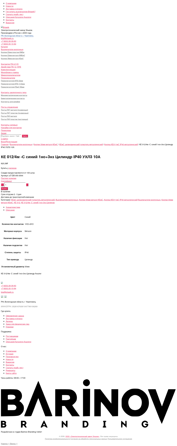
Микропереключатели (10, 75)
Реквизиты (10, 370)
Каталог (4, 46)
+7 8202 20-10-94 (8, 44)
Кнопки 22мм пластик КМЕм (12, 52)
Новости (9, 6)
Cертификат (6, 181)
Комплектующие (8, 69)
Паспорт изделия (8, 178)
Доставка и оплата (14, 8)
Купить (4, 188)
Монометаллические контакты (14, 95)
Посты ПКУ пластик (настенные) (14, 119)
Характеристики (13, 207)
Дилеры (9, 321)
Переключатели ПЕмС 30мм (12, 87)
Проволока (6, 130)
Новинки (9, 326)
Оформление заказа (15, 315)
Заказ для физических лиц (17, 324)
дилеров (12, 168)
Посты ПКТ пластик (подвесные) (15, 113)
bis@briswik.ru (7, 38)
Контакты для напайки (10, 102)
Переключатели (8, 77)
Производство (12, 356)
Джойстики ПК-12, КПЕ (11, 66)
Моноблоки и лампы (10, 72)
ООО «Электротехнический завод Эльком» (82, 436)
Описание (10, 210)
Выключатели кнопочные (12, 49)
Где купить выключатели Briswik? (20, 11)
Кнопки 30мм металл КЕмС (12, 59)
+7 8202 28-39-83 (8, 41)
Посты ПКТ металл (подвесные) (14, 110)
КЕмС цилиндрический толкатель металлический (81, 144)
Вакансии (10, 22)
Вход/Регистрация (9, 141)
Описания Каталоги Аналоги (18, 17)
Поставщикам (12, 336)
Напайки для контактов (11, 127)
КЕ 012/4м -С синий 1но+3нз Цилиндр (38, 202)
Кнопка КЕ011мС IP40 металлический (121, 144)
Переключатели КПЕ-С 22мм (13, 84)
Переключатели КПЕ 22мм (12, 81)
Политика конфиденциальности (57, 438)
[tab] (91, 207)
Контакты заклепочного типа (13, 92)
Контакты (10, 19)
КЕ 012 (17, 202)
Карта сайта (11, 373)
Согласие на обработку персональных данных (88, 438)
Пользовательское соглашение (120, 438)
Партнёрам (11, 339)
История (9, 353)
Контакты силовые (9, 124)
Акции (3, 133)
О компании (11, 3)
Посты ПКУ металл (9, 116)
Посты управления (9, 107)
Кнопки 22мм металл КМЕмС (13, 55)
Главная (4, 144)
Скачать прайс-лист (14, 14)
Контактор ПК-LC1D (10, 64)
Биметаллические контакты (13, 98)
